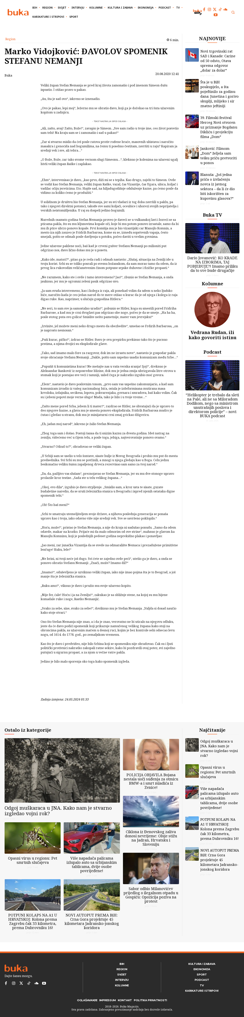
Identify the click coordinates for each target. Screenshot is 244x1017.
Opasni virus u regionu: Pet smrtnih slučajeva (32, 860)
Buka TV (212, 215)
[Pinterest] (31, 105)
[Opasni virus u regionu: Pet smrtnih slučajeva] (33, 838)
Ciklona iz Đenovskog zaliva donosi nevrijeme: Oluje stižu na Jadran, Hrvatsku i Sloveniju (151, 838)
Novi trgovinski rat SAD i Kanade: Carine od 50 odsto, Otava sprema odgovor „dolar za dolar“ (217, 61)
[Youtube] (216, 15)
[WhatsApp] (31, 114)
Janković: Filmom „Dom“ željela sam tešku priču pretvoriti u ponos (218, 155)
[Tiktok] (220, 9)
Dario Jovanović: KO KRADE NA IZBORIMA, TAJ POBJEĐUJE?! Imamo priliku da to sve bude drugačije (212, 264)
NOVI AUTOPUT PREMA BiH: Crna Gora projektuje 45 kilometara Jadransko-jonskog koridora (92, 921)
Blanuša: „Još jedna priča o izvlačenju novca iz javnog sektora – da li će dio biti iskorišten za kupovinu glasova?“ (217, 186)
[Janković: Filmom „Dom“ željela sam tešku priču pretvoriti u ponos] (192, 152)
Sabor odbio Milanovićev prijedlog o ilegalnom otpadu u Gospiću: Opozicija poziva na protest (151, 895)
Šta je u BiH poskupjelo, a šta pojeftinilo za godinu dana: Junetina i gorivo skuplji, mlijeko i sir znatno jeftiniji (219, 94)
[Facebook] (204, 9)
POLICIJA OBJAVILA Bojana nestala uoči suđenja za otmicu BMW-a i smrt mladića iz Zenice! (151, 781)
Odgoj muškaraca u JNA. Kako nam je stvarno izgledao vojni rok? (58, 810)
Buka (8, 75)
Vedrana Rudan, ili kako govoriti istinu (212, 334)
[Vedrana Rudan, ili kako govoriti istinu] (212, 309)
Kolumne (212, 283)
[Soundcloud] (225, 9)
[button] (233, 12)
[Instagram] (209, 9)
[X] (31, 96)
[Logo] (18, 12)
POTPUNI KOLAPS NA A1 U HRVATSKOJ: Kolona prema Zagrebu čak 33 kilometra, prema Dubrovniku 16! (32, 921)
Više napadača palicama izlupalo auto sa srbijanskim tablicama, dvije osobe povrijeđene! (92, 864)
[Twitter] (215, 9)
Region (10, 39)
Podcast (212, 352)
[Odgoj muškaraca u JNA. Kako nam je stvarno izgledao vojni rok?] (62, 770)
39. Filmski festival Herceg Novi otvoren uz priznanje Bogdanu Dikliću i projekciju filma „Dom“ (218, 127)
